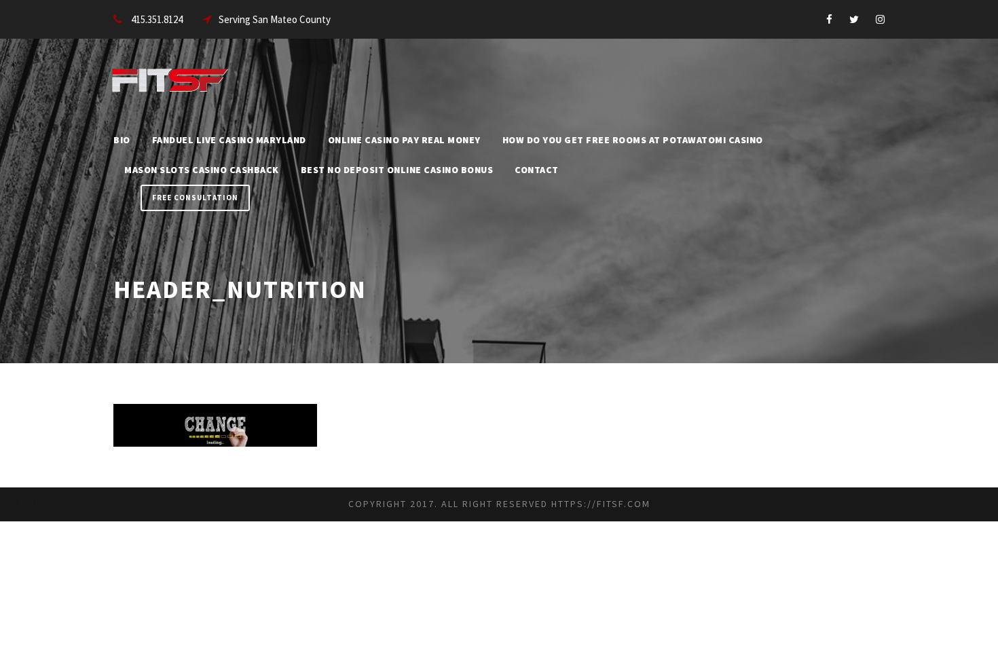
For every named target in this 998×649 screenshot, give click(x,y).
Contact (537, 170)
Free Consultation (195, 197)
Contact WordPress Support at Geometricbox (124, 503)
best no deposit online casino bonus (397, 170)
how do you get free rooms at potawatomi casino (632, 140)
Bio (121, 140)
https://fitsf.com (600, 504)
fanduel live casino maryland (229, 140)
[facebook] (829, 19)
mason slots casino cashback (201, 170)
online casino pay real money (404, 140)
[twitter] (854, 19)
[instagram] (880, 19)
